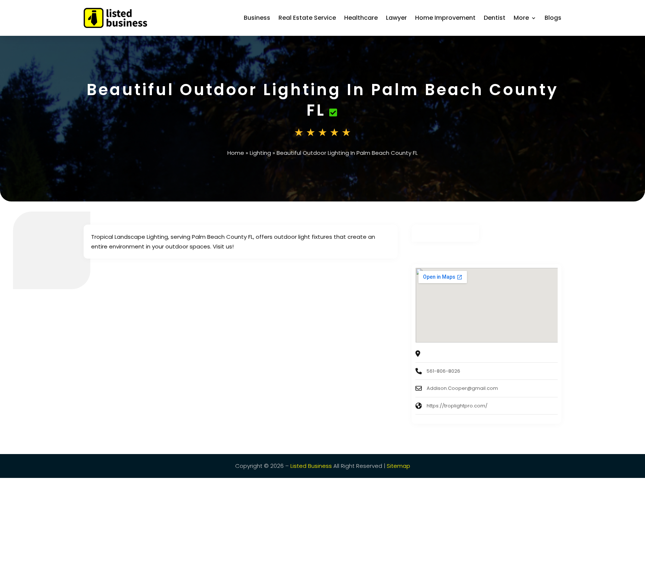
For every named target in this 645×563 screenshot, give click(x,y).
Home (235, 153)
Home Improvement (445, 17)
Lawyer (396, 17)
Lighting (260, 153)
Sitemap (398, 466)
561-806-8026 (443, 371)
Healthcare (361, 17)
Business (257, 17)
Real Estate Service (307, 17)
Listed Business (311, 466)
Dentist (494, 17)
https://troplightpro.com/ (457, 405)
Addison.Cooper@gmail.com (462, 388)
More (521, 17)
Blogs (553, 17)
